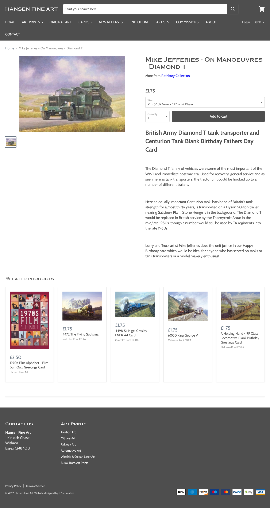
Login (246, 22)
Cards (84, 22)
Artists (162, 22)
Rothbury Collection (175, 76)
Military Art (68, 438)
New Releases (111, 22)
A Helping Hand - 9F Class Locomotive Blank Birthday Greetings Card (240, 337)
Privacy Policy (13, 486)
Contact (12, 34)
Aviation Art (68, 432)
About (211, 22)
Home (10, 22)
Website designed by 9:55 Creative (54, 493)
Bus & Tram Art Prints (74, 463)
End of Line (139, 22)
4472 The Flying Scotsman (81, 334)
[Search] (232, 9)
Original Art (60, 22)
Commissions (187, 22)
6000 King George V (183, 335)
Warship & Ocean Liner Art (78, 457)
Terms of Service (35, 486)
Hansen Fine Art (24, 493)
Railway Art (68, 444)
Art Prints (31, 22)
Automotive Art (71, 450)
